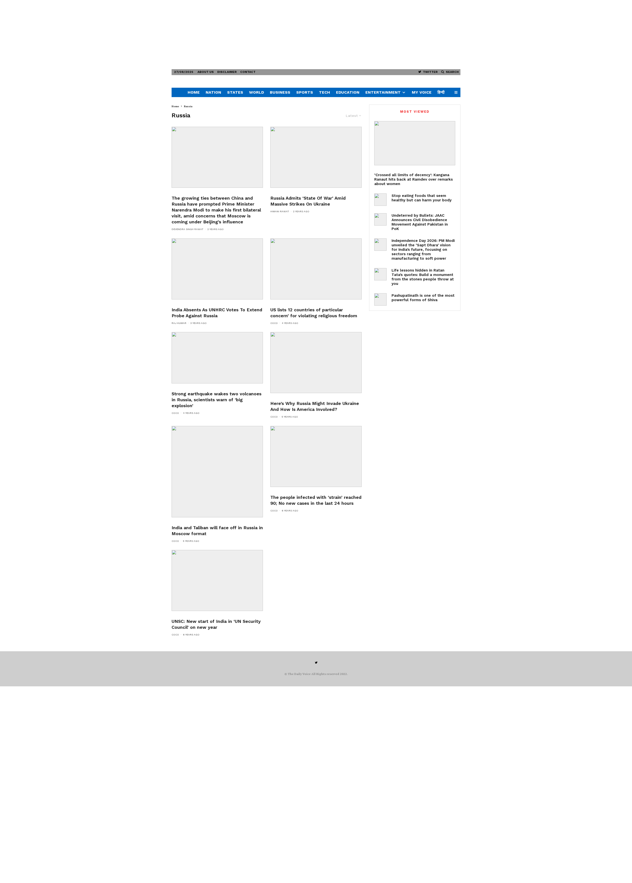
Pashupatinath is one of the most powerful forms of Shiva (423, 297)
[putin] (316, 362)
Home (194, 92)
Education (347, 92)
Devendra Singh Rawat (187, 229)
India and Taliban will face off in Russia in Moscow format (217, 530)
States (235, 92)
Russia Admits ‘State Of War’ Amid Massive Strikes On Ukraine (308, 201)
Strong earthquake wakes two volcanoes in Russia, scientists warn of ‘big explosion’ (216, 399)
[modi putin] (217, 157)
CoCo (274, 323)
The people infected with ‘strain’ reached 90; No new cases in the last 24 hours (315, 500)
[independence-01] (380, 244)
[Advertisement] (148, 34)
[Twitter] (316, 662)
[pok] (380, 219)
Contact (248, 72)
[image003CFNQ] (316, 456)
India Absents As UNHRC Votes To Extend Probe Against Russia (217, 312)
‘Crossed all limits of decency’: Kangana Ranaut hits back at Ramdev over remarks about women (413, 179)
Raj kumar (179, 323)
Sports (304, 92)
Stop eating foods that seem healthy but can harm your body (422, 197)
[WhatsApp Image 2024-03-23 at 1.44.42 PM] (316, 157)
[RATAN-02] (380, 274)
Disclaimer (227, 72)
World (256, 92)
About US (206, 72)
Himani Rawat (279, 211)
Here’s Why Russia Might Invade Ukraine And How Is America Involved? (314, 406)
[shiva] (380, 299)
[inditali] (217, 471)
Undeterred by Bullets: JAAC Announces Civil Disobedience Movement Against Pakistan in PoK (420, 222)
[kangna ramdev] (414, 143)
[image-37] (217, 357)
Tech (324, 92)
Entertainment (383, 92)
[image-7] (217, 268)
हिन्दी (441, 92)
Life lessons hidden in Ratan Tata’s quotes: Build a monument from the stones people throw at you (423, 277)
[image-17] (316, 268)
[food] (380, 199)
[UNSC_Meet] (217, 580)
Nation (213, 92)
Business (280, 92)
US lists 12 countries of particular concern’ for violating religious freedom (313, 312)
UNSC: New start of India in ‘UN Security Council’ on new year (216, 624)
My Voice (422, 92)
